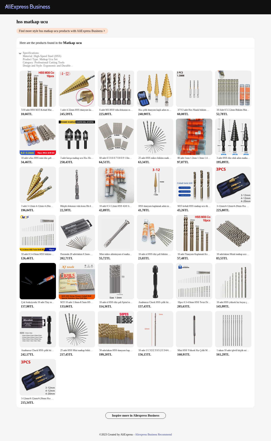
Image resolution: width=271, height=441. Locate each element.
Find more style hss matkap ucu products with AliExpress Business (61, 31)
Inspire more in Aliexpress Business (135, 415)
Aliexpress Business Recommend (153, 434)
